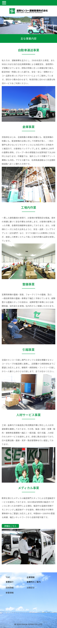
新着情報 (10, 592)
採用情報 (10, 587)
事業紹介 (10, 581)
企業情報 (31, 577)
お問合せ (31, 587)
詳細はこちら (10, 526)
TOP (8, 577)
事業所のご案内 (34, 581)
